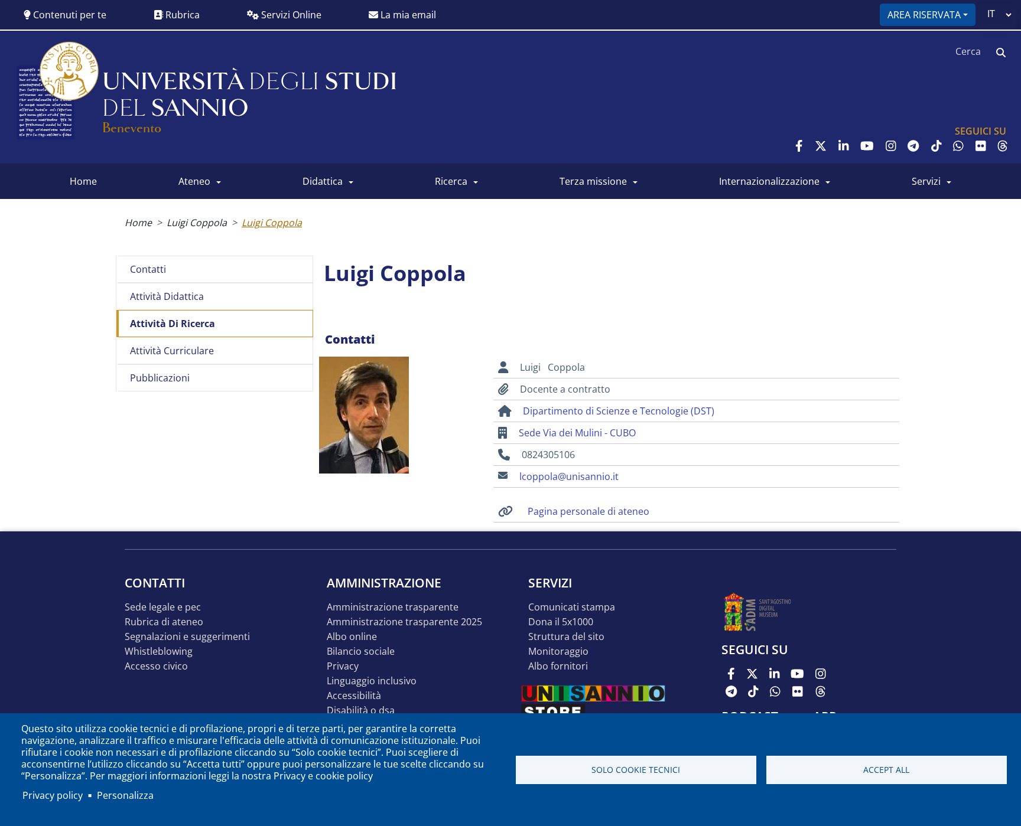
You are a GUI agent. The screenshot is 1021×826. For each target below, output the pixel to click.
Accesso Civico (156, 666)
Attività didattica (167, 296)
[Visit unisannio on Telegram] (913, 146)
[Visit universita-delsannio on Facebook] (799, 146)
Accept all (886, 769)
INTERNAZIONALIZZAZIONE (769, 181)
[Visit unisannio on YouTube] (867, 146)
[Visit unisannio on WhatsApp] (958, 146)
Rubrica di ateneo (164, 622)
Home (138, 222)
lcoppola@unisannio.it (569, 476)
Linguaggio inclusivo (372, 681)
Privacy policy (52, 795)
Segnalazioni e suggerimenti (187, 637)
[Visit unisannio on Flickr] (981, 146)
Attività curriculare (172, 350)
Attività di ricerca (172, 323)
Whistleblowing (159, 651)
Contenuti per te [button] (68, 14)
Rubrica (181, 14)
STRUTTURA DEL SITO (566, 637)
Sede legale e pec (163, 607)
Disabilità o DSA (361, 710)
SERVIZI (926, 181)
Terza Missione (593, 181)
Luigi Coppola (197, 222)
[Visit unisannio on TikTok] (936, 146)
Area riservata (924, 14)
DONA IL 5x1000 (560, 622)
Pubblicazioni (160, 377)
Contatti (148, 269)
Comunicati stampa (571, 607)
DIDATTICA (323, 181)
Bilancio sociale (361, 651)
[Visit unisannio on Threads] (1002, 146)
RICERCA (451, 181)
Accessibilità (354, 696)
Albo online (352, 637)
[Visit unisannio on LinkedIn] (843, 146)
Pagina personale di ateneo (588, 511)
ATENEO (194, 181)
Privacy (343, 666)
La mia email (407, 14)
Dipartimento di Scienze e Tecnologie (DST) (618, 411)
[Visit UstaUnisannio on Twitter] (821, 146)
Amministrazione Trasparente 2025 (404, 622)
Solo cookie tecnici (635, 769)
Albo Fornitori (558, 666)
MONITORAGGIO (558, 651)
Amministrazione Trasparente (393, 607)
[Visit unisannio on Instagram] (891, 146)
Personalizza (125, 795)
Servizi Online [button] (290, 14)
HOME (83, 181)
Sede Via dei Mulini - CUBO (577, 433)
